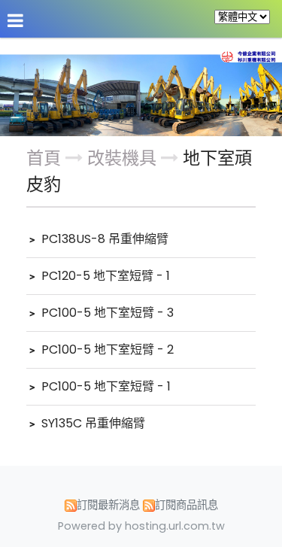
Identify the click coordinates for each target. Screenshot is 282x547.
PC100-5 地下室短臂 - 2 (106, 349)
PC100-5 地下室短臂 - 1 (104, 386)
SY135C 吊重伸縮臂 (91, 423)
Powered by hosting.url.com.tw (141, 525)
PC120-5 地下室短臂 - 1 (104, 275)
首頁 (43, 158)
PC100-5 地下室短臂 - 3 (106, 312)
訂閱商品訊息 (186, 504)
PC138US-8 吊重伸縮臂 (103, 239)
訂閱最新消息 (108, 504)
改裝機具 (124, 158)
